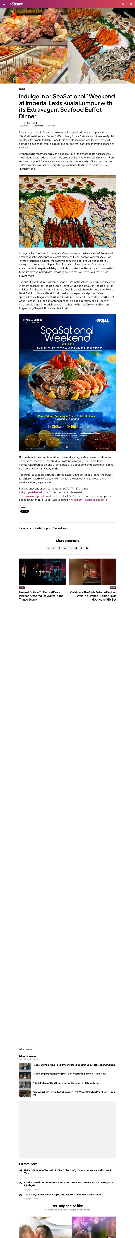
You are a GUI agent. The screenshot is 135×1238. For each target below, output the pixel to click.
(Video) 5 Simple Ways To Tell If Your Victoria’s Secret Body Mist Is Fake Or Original (74, 1064)
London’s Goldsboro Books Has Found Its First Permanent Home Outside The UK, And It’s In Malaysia (69, 1184)
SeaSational (60, 528)
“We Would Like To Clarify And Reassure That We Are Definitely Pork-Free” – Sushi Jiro (74, 1093)
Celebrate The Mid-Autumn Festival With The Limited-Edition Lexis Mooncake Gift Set (93, 595)
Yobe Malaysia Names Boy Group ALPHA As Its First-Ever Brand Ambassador (63, 1194)
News (22, 89)
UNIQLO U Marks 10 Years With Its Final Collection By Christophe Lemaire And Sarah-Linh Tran (68, 1172)
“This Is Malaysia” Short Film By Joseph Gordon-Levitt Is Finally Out (66, 1082)
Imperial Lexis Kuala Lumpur (35, 528)
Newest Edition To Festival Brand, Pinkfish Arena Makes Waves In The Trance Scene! (41, 595)
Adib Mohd (32, 123)
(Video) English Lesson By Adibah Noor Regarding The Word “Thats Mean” (70, 1073)
